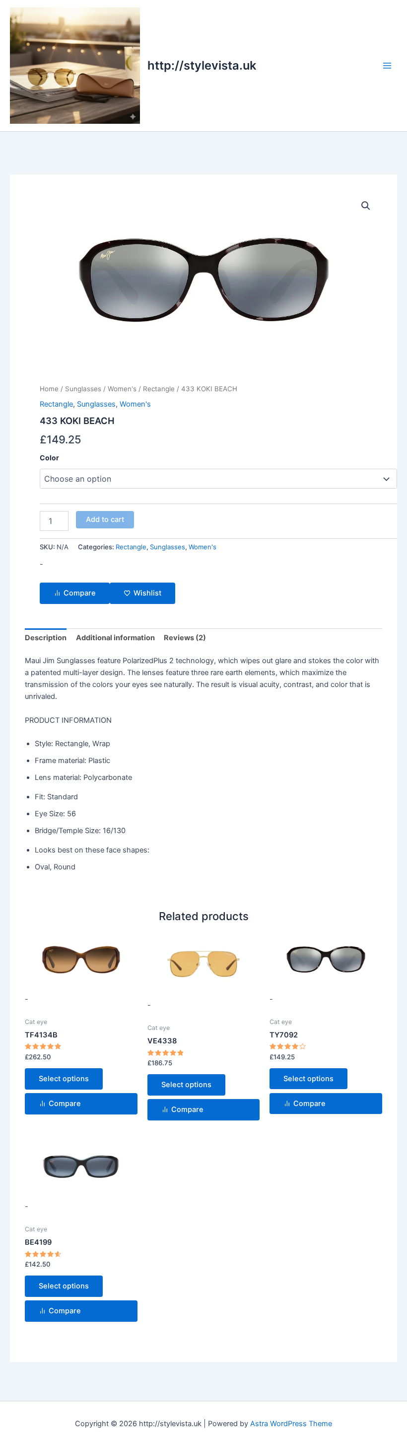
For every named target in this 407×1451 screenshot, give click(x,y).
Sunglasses (83, 389)
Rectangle (159, 389)
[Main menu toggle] (387, 66)
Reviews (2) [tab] (185, 637)
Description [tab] (46, 637)
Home (49, 389)
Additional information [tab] (115, 637)
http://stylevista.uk (201, 65)
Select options (64, 1078)
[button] (366, 206)
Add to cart (105, 519)
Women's (122, 389)
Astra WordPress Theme (291, 1423)
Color (49, 457)
